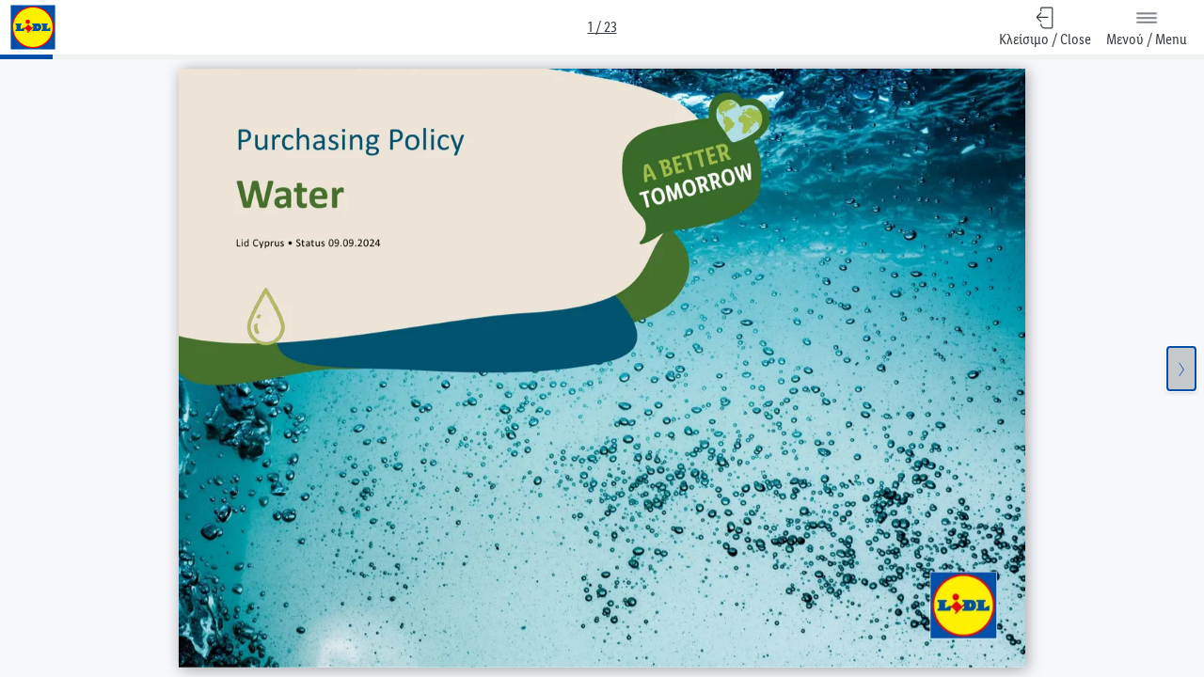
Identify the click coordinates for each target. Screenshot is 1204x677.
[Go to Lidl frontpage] (32, 27)
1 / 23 (602, 27)
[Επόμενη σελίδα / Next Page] (1181, 368)
